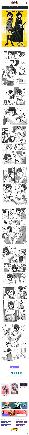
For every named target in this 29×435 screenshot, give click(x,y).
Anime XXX (13, 8)
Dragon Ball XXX (18, 424)
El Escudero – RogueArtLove (23, 387)
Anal (5, 425)
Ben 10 (17, 422)
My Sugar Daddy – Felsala (4, 395)
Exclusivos (17, 425)
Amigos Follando (3, 424)
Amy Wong (2, 425)
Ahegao (9, 421)
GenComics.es (17, 432)
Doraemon (25, 422)
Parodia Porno (15, 364)
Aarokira (2, 421)
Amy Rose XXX (8, 424)
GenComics (10, 8)
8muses (17, 421)
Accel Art (5, 421)
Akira (6, 422)
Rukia (17, 364)
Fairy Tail (21, 425)
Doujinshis (11, 364)
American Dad (21, 421)
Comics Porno (21, 422)
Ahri (1, 422)
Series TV (20, 364)
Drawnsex (23, 424)
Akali (4, 422)
